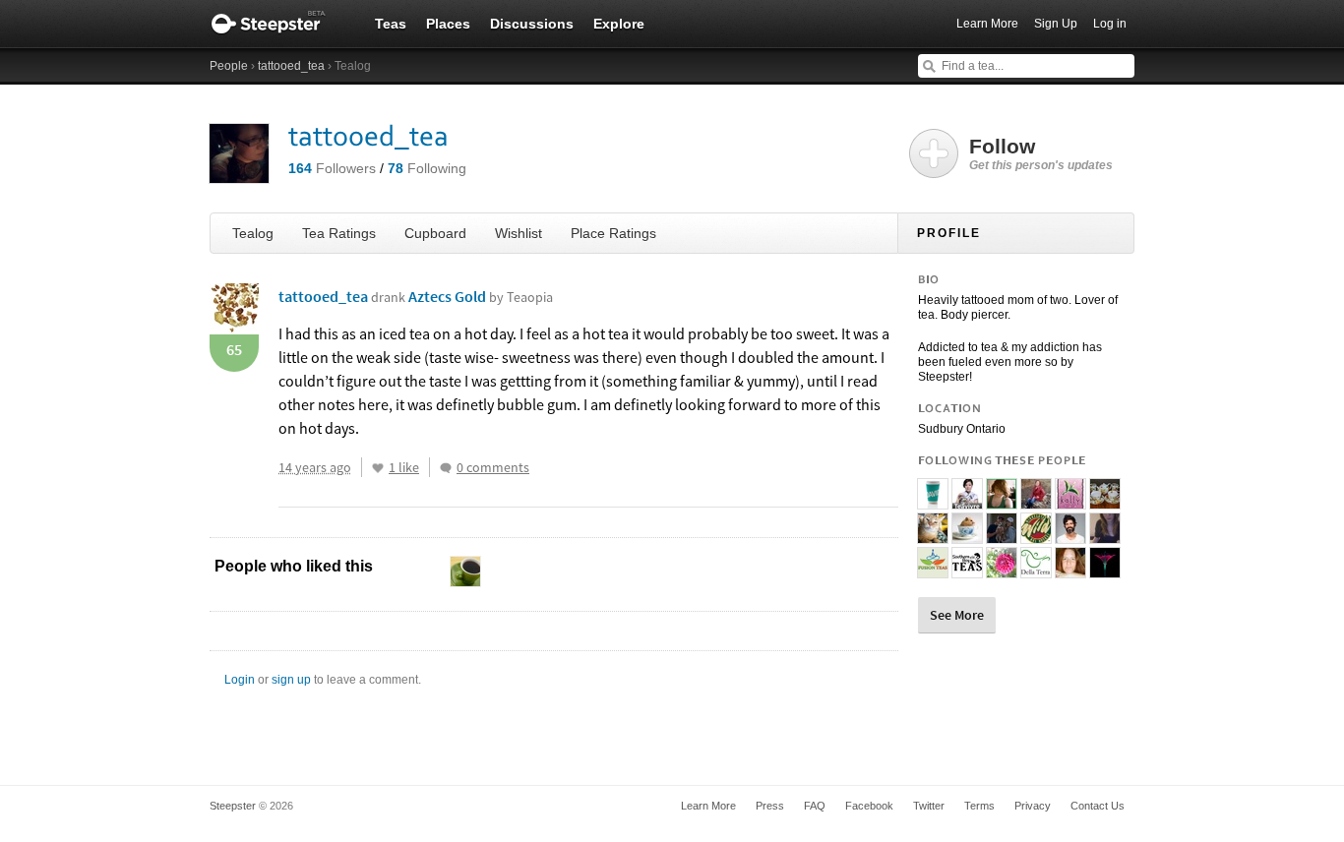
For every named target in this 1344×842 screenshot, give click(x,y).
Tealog (253, 233)
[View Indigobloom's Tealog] (1105, 569)
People (229, 66)
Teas (390, 23)
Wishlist (518, 233)
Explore (618, 23)
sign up (291, 680)
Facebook (869, 806)
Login (239, 680)
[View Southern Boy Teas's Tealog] (967, 569)
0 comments (493, 467)
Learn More (987, 23)
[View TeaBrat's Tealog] (1001, 569)
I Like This (378, 468)
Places (448, 23)
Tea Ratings (339, 233)
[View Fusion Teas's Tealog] (932, 569)
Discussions (532, 23)
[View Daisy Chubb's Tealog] (1001, 501)
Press (770, 806)
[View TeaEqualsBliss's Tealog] (1070, 569)
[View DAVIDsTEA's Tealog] (932, 501)
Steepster (278, 23)
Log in (1110, 23)
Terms (979, 806)
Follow (1041, 153)
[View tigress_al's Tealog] (1105, 501)
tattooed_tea (291, 66)
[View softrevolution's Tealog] (1105, 535)
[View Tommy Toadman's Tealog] (1070, 535)
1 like (404, 467)
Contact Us (1097, 806)
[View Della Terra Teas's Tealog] (1036, 569)
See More (957, 615)
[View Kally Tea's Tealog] (1070, 501)
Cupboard (435, 233)
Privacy (1032, 806)
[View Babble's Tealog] (967, 535)
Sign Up (1055, 23)
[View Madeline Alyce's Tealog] (1001, 535)
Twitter (929, 806)
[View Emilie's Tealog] (932, 535)
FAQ (814, 806)
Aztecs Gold (480, 296)
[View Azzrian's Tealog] (1036, 501)
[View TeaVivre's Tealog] (967, 501)
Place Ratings (613, 233)
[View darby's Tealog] (1036, 535)
